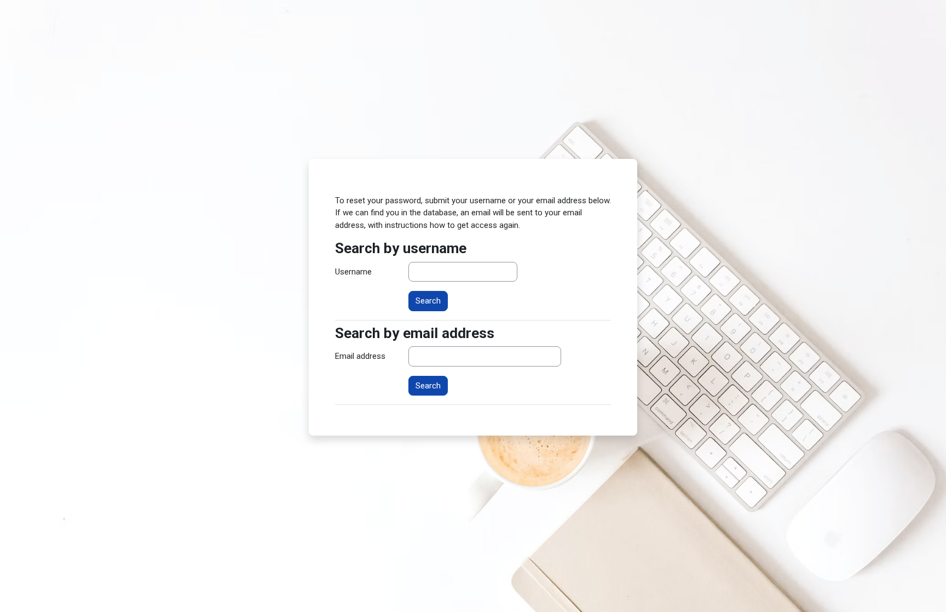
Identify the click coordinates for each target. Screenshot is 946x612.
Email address (360, 356)
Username (353, 272)
